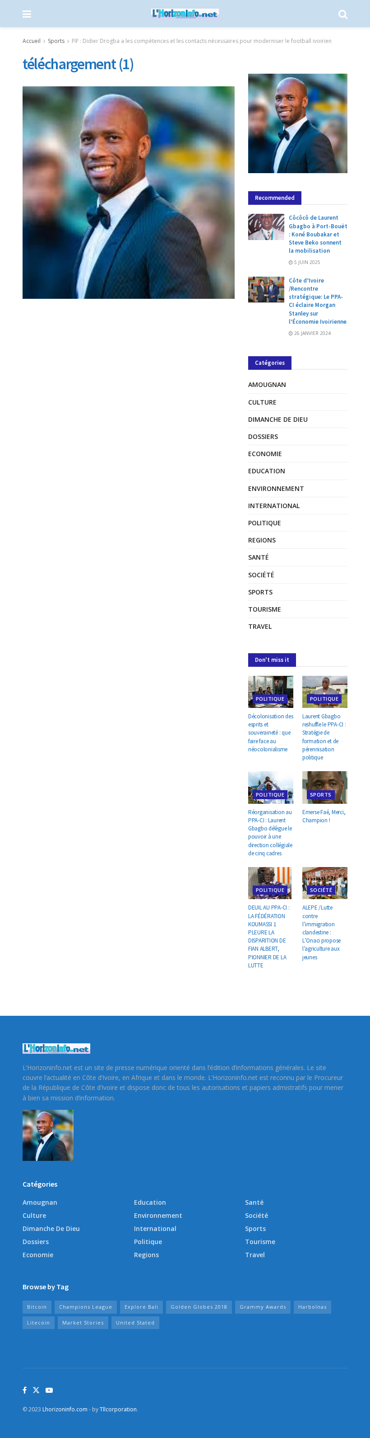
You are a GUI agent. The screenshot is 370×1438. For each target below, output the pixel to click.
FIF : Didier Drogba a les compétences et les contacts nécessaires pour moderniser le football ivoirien (202, 41)
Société (261, 574)
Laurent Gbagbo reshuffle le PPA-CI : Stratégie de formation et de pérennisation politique (324, 736)
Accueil (32, 41)
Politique (264, 523)
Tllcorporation (118, 1409)
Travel (260, 626)
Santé (258, 557)
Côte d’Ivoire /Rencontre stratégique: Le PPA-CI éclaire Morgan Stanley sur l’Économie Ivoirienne (318, 301)
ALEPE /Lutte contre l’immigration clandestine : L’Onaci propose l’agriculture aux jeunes (321, 932)
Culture (262, 402)
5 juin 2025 (306, 262)
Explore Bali (141, 1306)
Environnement (276, 488)
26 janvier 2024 (312, 333)
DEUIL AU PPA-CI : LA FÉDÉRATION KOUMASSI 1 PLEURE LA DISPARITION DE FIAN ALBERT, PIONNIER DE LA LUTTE (269, 936)
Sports (56, 41)
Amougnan (267, 384)
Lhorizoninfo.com (65, 1409)
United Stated (135, 1322)
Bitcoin (37, 1306)
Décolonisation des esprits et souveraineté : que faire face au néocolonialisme (270, 732)
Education (266, 471)
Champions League (85, 1306)
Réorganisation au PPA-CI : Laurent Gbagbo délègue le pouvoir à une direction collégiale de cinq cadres (270, 832)
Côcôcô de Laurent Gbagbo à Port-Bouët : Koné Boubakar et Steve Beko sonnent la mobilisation (318, 234)
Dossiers (263, 436)
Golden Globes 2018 (199, 1306)
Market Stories (83, 1322)
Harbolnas (312, 1306)
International (274, 505)
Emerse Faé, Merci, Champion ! (323, 816)
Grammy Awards (263, 1306)
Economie (265, 453)
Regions (262, 540)
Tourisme (264, 609)
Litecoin (38, 1322)
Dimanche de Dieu (278, 419)
